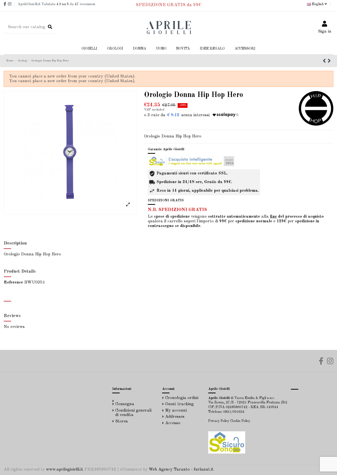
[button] (139, 48)
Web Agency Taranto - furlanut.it (181, 469)
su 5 (62, 4)
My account (176, 410)
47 (77, 4)
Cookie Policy (240, 421)
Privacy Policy (218, 421)
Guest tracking (179, 404)
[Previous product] (325, 61)
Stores (121, 421)
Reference (13, 282)
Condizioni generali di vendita (133, 412)
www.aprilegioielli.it (64, 469)
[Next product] (329, 61)
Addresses (175, 417)
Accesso (172, 423)
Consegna (124, 404)
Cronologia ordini (181, 398)
